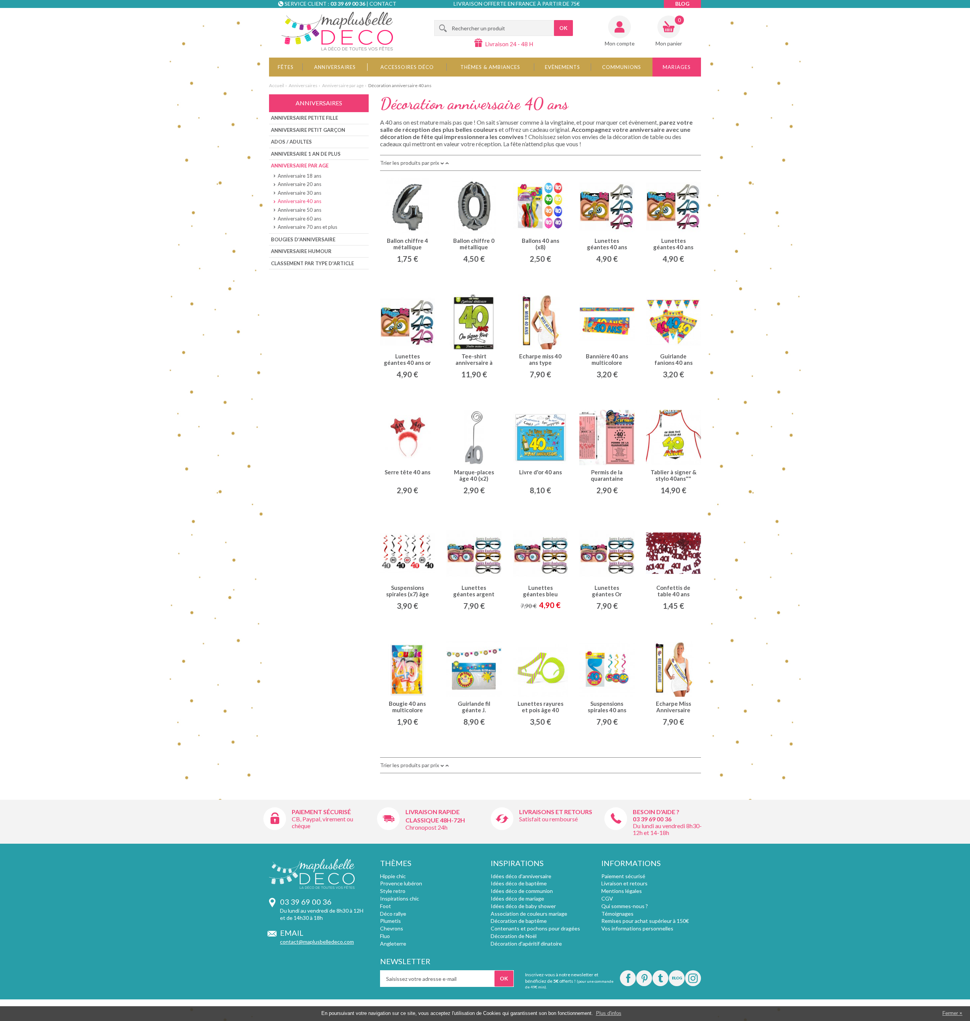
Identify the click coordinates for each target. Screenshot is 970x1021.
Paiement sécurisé (321, 811)
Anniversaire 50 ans (299, 210)
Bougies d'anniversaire (303, 239)
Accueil (276, 85)
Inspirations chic (399, 898)
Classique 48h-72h (435, 820)
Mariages (677, 67)
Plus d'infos (608, 1013)
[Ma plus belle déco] (337, 31)
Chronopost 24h (426, 827)
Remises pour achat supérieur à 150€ (645, 921)
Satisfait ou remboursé (548, 818)
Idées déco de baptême (519, 883)
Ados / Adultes (291, 142)
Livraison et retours (624, 883)
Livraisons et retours (555, 811)
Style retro (392, 891)
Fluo (385, 936)
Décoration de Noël (514, 936)
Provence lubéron (401, 883)
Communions (621, 67)
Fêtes (286, 67)
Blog (682, 3)
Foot (385, 906)
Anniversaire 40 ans (299, 201)
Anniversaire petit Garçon (308, 130)
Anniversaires (335, 67)
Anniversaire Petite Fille (304, 118)
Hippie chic (393, 876)
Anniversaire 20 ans (299, 184)
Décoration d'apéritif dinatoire (526, 943)
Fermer (950, 1013)
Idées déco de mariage (517, 898)
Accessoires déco (407, 67)
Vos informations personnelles (637, 928)
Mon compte (620, 43)
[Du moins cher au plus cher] (447, 162)
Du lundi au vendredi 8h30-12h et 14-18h (667, 829)
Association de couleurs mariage (529, 913)
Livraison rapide (432, 811)
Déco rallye (393, 913)
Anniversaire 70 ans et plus (307, 227)
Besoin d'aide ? (656, 811)
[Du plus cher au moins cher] (442, 162)
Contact (382, 3)
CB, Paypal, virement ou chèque (322, 822)
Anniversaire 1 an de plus (306, 154)
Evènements (562, 67)
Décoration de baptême (519, 921)
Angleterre (393, 943)
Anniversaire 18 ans (299, 176)
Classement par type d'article (312, 263)
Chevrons (391, 928)
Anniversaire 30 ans (299, 193)
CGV (607, 898)
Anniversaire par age (343, 85)
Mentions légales (621, 891)
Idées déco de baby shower (523, 906)
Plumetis (390, 921)
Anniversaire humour (301, 251)
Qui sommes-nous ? (624, 906)
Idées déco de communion (522, 891)
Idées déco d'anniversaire (521, 876)
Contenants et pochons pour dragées (535, 928)
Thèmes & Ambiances (490, 67)
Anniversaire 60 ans (299, 219)
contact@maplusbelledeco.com (317, 941)
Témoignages (617, 913)
